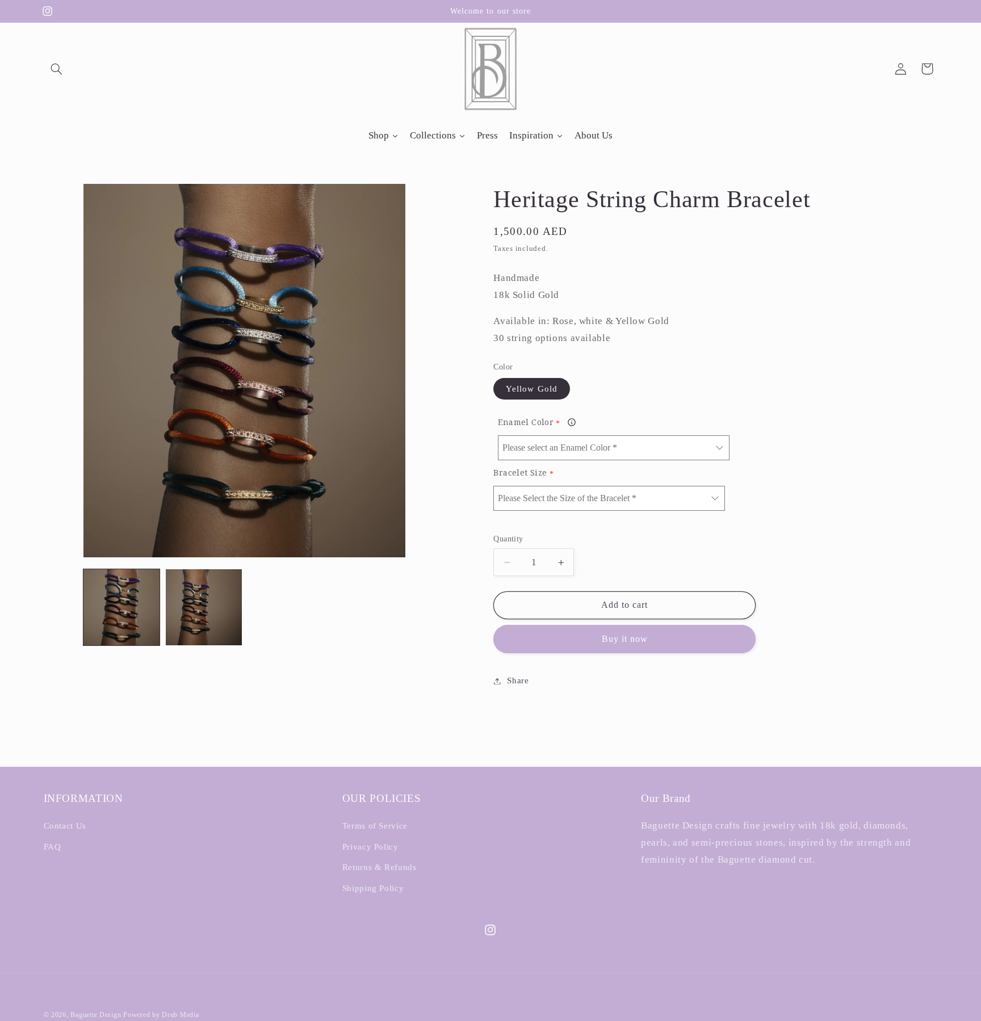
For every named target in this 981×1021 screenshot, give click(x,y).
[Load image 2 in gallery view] (204, 607)
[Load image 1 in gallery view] (121, 607)
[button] (57, 69)
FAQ (52, 846)
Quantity (508, 539)
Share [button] (518, 680)
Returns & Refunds (379, 867)
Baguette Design (95, 1014)
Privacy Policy (370, 846)
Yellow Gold (531, 388)
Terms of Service (375, 826)
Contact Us (65, 826)
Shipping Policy (373, 888)
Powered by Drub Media (161, 1014)
